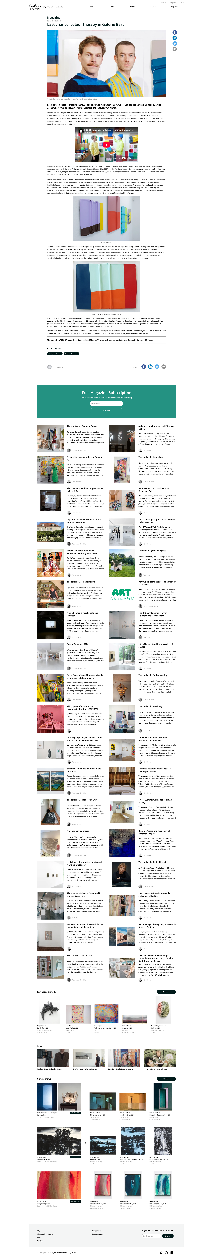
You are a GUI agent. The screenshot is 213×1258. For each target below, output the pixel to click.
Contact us (41, 1241)
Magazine (174, 7)
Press (39, 1237)
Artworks (132, 7)
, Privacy (73, 1253)
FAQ (38, 1231)
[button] (175, 32)
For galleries (97, 1231)
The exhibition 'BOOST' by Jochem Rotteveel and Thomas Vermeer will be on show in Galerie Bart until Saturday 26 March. (100, 340)
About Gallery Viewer (45, 1234)
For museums (97, 1234)
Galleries (153, 7)
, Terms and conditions (61, 1253)
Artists (111, 7)
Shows (92, 7)
